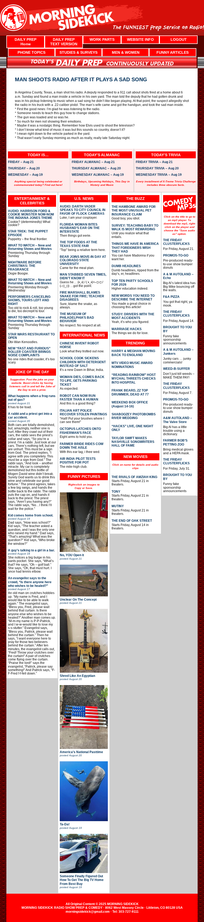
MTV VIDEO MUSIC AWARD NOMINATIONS (132, 364)
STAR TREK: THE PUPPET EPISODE (28, 233)
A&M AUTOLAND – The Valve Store (177, 420)
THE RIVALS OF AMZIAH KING (134, 477)
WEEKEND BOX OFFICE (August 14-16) (130, 404)
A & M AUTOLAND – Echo (178, 276)
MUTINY (118, 506)
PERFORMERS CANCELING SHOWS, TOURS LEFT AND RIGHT (29, 300)
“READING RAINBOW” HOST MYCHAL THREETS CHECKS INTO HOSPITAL (134, 378)
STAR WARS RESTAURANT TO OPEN (31, 336)
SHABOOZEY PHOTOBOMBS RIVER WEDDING (134, 416)
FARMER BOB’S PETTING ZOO (175, 442)
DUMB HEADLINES (126, 266)
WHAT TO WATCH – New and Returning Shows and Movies (30, 247)
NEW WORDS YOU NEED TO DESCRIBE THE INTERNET (133, 297)
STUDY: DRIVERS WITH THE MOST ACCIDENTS (133, 316)
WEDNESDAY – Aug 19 (25, 175)
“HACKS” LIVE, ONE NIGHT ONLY (132, 428)
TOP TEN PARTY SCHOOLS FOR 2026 (132, 282)
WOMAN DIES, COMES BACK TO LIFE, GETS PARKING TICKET (82, 380)
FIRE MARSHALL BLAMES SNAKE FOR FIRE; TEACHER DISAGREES (82, 296)
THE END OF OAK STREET (132, 521)
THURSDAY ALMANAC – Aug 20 (96, 168)
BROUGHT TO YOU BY (177, 329)
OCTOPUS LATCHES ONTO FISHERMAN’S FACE (80, 430)
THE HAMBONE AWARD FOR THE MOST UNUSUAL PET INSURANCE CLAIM (134, 210)
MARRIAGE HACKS (127, 329)
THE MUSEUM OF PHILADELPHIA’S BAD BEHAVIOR (77, 317)
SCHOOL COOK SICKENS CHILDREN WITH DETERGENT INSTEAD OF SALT (83, 362)
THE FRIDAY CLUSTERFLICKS (176, 242)
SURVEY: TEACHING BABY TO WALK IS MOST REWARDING (135, 227)
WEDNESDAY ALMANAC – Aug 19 (98, 175)
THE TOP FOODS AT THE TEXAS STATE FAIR (78, 244)
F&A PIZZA (171, 297)
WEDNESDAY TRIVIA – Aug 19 (159, 175)
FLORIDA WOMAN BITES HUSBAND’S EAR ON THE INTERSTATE (80, 228)
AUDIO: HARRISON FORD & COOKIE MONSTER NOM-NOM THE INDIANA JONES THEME (31, 214)
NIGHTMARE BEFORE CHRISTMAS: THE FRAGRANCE (24, 266)
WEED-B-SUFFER (176, 369)
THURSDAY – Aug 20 (24, 168)
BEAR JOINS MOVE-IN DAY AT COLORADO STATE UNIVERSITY (83, 260)
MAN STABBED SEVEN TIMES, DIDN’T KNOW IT (83, 276)
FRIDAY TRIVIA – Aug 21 (154, 162)
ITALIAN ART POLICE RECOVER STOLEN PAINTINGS (83, 412)
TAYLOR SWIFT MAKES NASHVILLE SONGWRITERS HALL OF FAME (133, 442)
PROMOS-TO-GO (175, 255)
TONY (116, 491)
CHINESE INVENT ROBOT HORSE (79, 345)
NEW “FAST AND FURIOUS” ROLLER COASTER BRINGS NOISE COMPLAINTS (29, 352)
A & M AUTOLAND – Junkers (178, 351)
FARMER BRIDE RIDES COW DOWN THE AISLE (81, 445)
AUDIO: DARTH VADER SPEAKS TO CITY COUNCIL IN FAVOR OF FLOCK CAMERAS (82, 210)
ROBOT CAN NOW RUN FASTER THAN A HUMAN (79, 397)
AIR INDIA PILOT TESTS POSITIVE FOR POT (78, 460)
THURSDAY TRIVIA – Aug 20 (157, 168)
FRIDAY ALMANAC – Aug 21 (93, 162)
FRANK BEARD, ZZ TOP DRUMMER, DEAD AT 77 (130, 392)
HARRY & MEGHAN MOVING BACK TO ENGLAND (133, 353)
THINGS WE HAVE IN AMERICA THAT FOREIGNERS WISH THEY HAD (135, 247)
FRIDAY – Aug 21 (21, 162)
